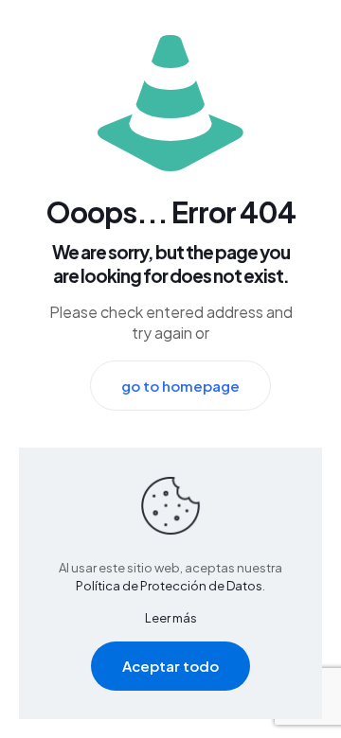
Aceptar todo (170, 666)
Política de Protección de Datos (169, 585)
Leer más (171, 617)
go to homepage (180, 386)
